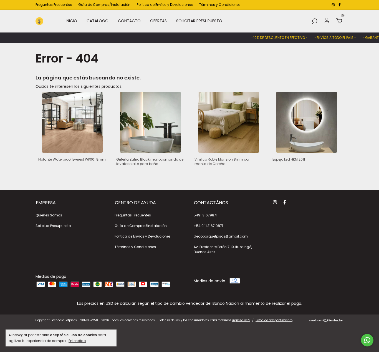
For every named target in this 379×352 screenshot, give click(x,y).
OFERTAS (158, 21)
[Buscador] (315, 21)
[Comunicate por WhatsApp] (367, 340)
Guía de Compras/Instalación (104, 4)
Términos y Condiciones (220, 4)
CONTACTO (129, 21)
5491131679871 (205, 215)
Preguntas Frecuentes (54, 4)
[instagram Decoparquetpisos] (334, 4)
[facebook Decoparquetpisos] (339, 4)
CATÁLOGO (97, 21)
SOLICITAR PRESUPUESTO (199, 21)
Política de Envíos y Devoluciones (165, 4)
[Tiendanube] (326, 321)
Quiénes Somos (49, 215)
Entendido (77, 340)
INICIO (71, 21)
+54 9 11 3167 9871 (208, 225)
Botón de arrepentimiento (274, 320)
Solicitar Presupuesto (53, 225)
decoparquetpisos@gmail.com (221, 236)
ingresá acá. (241, 320)
